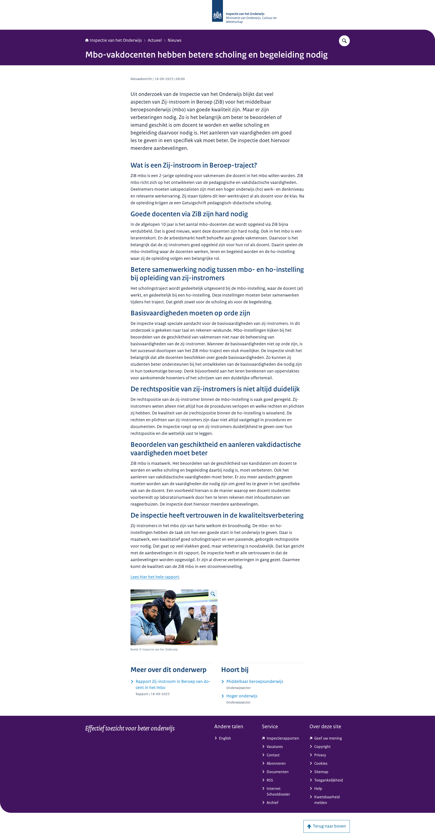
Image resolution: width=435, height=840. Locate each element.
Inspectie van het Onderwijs (116, 40)
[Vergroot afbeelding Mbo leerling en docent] (213, 594)
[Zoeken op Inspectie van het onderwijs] (344, 40)
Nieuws (174, 40)
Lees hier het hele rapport (154, 577)
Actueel (155, 40)
